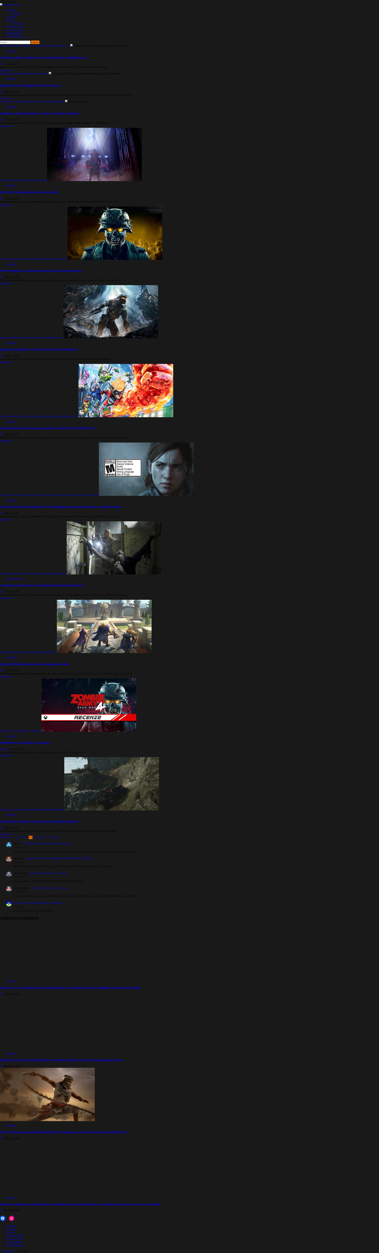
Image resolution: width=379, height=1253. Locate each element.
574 (35, 837)
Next (56, 837)
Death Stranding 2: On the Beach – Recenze (47, 843)
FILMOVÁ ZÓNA (14, 26)
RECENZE (11, 17)
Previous (5, 837)
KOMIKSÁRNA (13, 33)
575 (40, 837)
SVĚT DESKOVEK (15, 36)
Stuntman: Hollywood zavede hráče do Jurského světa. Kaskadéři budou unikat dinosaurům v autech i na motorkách (80, 1204)
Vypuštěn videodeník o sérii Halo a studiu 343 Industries (31, 337)
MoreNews (8, 1251)
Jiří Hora (18, 902)
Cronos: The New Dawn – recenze (48, 873)
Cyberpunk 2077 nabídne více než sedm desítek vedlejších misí (35, 45)
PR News (17, 13)
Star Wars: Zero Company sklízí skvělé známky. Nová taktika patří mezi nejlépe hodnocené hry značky (70, 988)
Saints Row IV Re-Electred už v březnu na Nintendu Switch (32, 101)
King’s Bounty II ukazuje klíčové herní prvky (24, 73)
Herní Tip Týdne (15, 30)
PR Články (17, 23)
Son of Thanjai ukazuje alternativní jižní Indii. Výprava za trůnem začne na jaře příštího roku (63, 1132)
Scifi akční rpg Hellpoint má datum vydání (23, 180)
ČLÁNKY (10, 20)
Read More (6, 70)
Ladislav (4, 749)
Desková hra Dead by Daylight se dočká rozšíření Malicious (59, 858)
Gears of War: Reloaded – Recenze (43, 902)
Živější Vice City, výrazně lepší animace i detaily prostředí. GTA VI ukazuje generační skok (61, 1060)
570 (17, 837)
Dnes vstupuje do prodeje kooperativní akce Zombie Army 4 (33, 259)
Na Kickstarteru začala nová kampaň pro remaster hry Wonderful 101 (39, 416)
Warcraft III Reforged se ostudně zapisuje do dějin (28, 652)
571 (21, 837)
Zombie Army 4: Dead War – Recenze (20, 730)
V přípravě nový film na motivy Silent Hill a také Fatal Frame (33, 573)
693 (51, 837)
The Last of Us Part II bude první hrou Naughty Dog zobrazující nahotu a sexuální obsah (49, 495)
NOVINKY (11, 10)
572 (26, 837)
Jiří (1, 63)
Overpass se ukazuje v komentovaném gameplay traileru (32, 809)
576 (44, 837)
